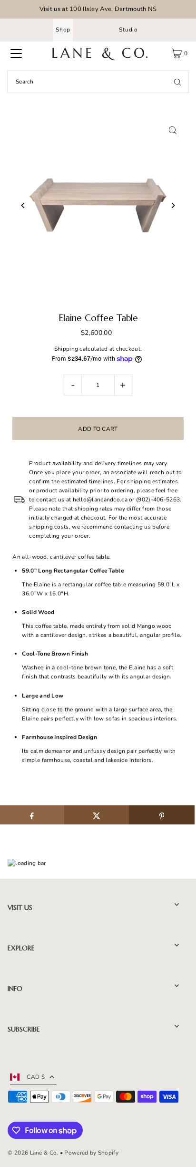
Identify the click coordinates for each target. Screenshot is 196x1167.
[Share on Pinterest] (161, 814)
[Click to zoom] (173, 130)
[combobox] (98, 81)
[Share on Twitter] (96, 814)
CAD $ (36, 1077)
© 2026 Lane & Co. (33, 1153)
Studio (128, 29)
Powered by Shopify (91, 1153)
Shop (63, 29)
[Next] (173, 205)
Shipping (66, 349)
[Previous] (23, 205)
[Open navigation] (16, 53)
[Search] (177, 81)
